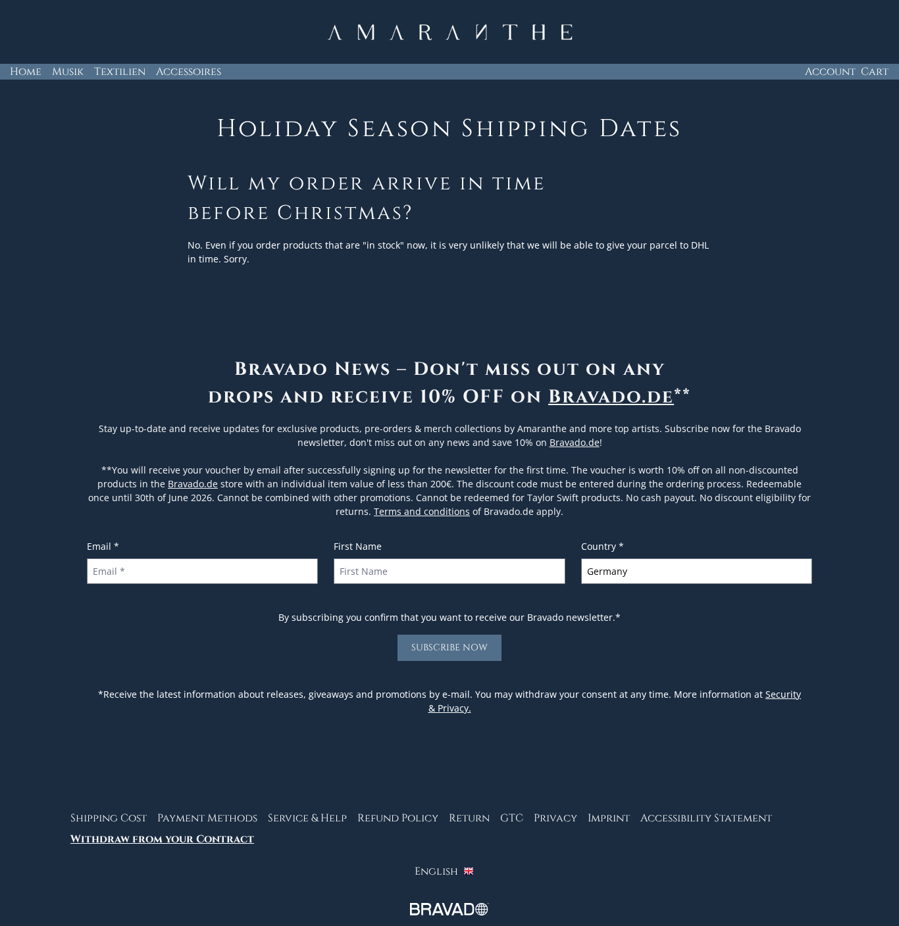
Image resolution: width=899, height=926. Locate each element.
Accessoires (188, 71)
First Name (358, 546)
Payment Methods (207, 818)
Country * (602, 546)
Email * (103, 546)
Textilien (119, 71)
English (436, 871)
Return (469, 818)
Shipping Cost (108, 818)
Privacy (555, 818)
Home (25, 71)
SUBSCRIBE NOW (449, 647)
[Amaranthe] (449, 32)
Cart (874, 71)
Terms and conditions (422, 511)
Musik (68, 71)
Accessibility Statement (706, 818)
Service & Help (307, 818)
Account (830, 71)
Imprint (609, 818)
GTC (511, 818)
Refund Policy (397, 818)
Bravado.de (611, 397)
